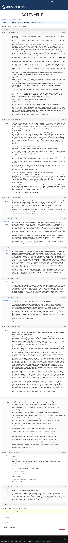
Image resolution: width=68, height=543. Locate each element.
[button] (52, 1)
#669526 (64, 297)
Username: (6, 517)
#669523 (64, 218)
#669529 (64, 452)
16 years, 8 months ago (33, 22)
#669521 (64, 119)
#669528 (64, 398)
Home (2, 19)
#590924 (64, 32)
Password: (6, 522)
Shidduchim (11, 19)
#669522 (64, 197)
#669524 (64, 247)
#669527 (64, 326)
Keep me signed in (9, 527)
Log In (62, 531)
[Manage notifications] (64, 539)
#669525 (64, 278)
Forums (6, 19)
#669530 (64, 486)
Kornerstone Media (48, 541)
